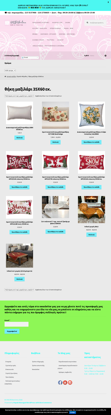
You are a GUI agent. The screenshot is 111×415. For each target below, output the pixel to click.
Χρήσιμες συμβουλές (65, 372)
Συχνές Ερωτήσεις (11, 373)
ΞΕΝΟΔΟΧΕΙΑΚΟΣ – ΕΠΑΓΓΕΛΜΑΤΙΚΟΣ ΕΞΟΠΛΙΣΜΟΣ (48, 46)
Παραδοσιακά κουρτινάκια (67, 362)
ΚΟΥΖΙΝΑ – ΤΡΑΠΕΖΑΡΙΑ (39, 28)
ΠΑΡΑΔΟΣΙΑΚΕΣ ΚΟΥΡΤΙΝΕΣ (40, 22)
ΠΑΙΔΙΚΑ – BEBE (68, 28)
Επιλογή (19, 138)
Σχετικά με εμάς (11, 365)
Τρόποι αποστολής (38, 365)
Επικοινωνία (10, 369)
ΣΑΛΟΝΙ (67, 22)
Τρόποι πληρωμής (38, 362)
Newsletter (35, 369)
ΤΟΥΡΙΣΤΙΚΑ (50, 40)
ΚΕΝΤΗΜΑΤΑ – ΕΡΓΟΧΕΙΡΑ (48, 34)
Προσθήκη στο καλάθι (91, 142)
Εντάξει (72, 412)
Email (7, 320)
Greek (26, 57)
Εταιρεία (8, 362)
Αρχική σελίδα (11, 76)
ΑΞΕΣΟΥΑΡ (60, 40)
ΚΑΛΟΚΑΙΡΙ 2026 (57, 22)
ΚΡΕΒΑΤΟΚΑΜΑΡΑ (55, 28)
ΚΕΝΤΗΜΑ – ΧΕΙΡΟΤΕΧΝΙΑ (67, 34)
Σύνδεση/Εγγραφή (12, 55)
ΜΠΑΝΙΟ (35, 34)
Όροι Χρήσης (10, 377)
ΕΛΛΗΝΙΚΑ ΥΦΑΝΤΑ (38, 40)
